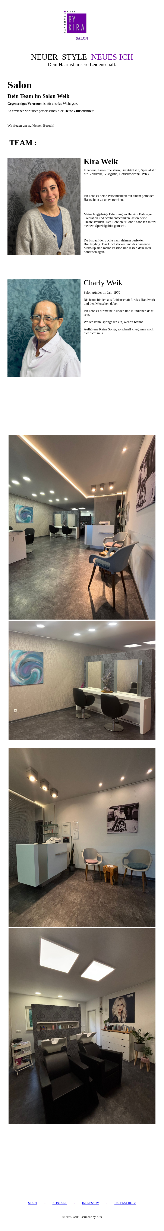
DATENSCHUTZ (125, 1203)
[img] (82, 22)
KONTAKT (60, 1203)
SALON (82, 38)
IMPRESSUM (90, 1203)
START (32, 1203)
